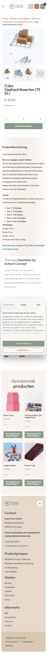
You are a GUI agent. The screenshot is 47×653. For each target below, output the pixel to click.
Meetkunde (7, 21)
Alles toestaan (23, 344)
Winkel (13, 18)
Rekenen (36, 18)
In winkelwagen (23, 126)
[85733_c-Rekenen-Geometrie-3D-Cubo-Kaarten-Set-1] (23, 47)
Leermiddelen (24, 18)
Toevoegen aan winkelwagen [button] (13, 434)
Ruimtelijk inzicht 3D (23, 21)
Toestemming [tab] (8, 305)
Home (5, 18)
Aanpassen (22, 350)
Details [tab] (23, 305)
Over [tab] (38, 305)
